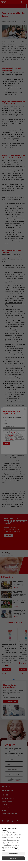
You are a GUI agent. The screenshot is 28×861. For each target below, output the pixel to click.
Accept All (13, 858)
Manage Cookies (13, 853)
